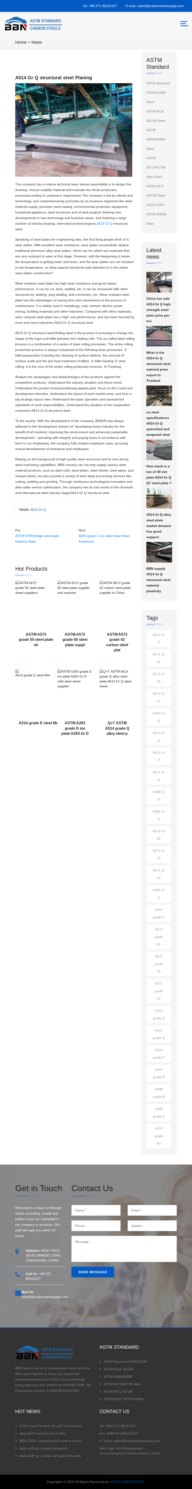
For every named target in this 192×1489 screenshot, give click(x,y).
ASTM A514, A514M (118, 1369)
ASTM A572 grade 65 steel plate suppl (75, 639)
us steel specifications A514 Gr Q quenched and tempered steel (158, 423)
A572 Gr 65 (159, 658)
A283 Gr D (159, 717)
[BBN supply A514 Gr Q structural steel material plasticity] (159, 552)
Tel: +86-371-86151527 (100, 6)
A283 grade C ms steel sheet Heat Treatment (103, 538)
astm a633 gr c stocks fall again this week (50, 1456)
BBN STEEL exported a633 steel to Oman (50, 1441)
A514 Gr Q (105, 223)
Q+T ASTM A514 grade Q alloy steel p (117, 728)
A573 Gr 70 (159, 854)
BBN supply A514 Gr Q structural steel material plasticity (158, 580)
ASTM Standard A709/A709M (125, 1361)
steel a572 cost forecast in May (42, 1433)
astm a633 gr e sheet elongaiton (43, 1448)
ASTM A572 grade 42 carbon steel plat (117, 642)
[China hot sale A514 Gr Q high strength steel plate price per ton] (159, 282)
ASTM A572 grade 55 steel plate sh (36, 639)
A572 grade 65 (159, 936)
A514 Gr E (159, 638)
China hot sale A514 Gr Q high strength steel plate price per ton (158, 310)
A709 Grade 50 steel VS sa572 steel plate (50, 1426)
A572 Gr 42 (159, 697)
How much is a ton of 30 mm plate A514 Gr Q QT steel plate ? (159, 474)
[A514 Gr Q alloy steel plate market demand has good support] (159, 498)
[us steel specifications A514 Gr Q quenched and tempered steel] (159, 396)
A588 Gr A (159, 815)
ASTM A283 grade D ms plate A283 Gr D (75, 728)
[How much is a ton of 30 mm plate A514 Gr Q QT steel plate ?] (159, 450)
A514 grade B (159, 1073)
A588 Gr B (159, 795)
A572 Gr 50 (159, 874)
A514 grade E (159, 913)
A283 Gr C (159, 893)
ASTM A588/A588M (118, 1376)
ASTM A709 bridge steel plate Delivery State (37, 538)
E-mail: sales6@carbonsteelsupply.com (155, 6)
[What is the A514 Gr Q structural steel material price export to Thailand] (159, 336)
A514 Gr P (159, 756)
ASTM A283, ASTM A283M (123, 1399)
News (36, 42)
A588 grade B (159, 1093)
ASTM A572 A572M (118, 1391)
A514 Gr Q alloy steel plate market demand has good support (158, 526)
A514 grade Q (159, 1034)
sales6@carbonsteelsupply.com (44, 1297)
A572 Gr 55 (159, 677)
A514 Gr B (159, 776)
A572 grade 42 (159, 991)
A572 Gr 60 (159, 834)
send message (92, 1272)
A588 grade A (159, 1112)
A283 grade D (159, 1014)
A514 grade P (159, 1053)
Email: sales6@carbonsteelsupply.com (132, 1441)
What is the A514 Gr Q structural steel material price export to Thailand (158, 366)
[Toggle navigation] (184, 24)
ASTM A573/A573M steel (122, 1384)
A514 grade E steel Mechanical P (48, 723)
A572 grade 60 (159, 1136)
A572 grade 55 (159, 964)
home (20, 42)
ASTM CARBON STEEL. (127, 1482)
